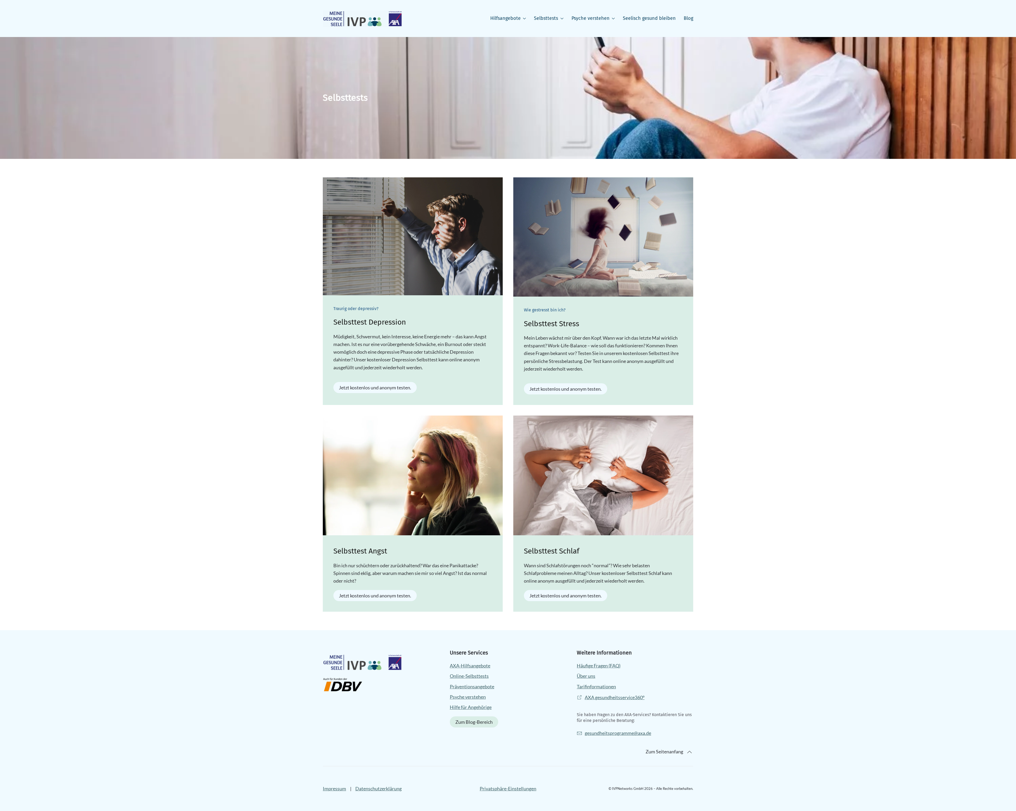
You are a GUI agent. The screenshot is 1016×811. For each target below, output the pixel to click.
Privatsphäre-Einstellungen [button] (508, 788)
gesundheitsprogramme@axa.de (618, 733)
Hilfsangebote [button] (505, 18)
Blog (688, 18)
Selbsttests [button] (546, 18)
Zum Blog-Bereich (474, 722)
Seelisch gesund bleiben (649, 18)
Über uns (586, 676)
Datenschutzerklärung (378, 788)
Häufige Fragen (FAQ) (598, 666)
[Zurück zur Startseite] (362, 18)
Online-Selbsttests (469, 676)
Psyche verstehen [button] (591, 18)
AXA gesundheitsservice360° (615, 697)
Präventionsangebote (472, 686)
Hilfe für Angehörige (471, 707)
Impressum (334, 788)
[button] (689, 752)
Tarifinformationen (596, 686)
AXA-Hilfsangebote (470, 666)
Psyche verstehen (468, 697)
